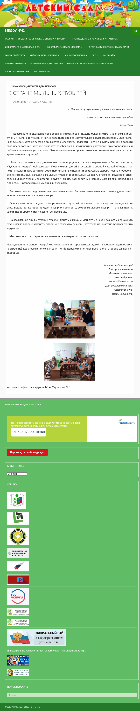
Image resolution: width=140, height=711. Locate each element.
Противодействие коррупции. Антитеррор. (95, 39)
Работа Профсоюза (15, 55)
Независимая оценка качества (23, 405)
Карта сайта (109, 55)
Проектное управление (17, 72)
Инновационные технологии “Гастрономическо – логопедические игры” (47, 651)
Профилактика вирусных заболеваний (109, 47)
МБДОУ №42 (15, 30)
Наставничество (42, 72)
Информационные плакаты (44, 55)
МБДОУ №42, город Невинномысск (22, 707)
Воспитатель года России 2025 (46, 63)
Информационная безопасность (22, 47)
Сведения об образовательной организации (41, 39)
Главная (9, 39)
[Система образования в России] (18, 579)
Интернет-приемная (15, 63)
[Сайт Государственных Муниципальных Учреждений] (36, 637)
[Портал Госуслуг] (18, 596)
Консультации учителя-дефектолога (34, 87)
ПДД (94, 55)
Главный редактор (41, 102)
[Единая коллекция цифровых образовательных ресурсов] (18, 536)
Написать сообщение (28, 431)
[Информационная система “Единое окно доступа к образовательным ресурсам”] (18, 518)
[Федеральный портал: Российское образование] (18, 566)
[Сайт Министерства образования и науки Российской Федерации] (18, 553)
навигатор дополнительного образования (90, 63)
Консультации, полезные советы (64, 47)
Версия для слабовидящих (27, 452)
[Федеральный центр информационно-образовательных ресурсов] (16, 500)
